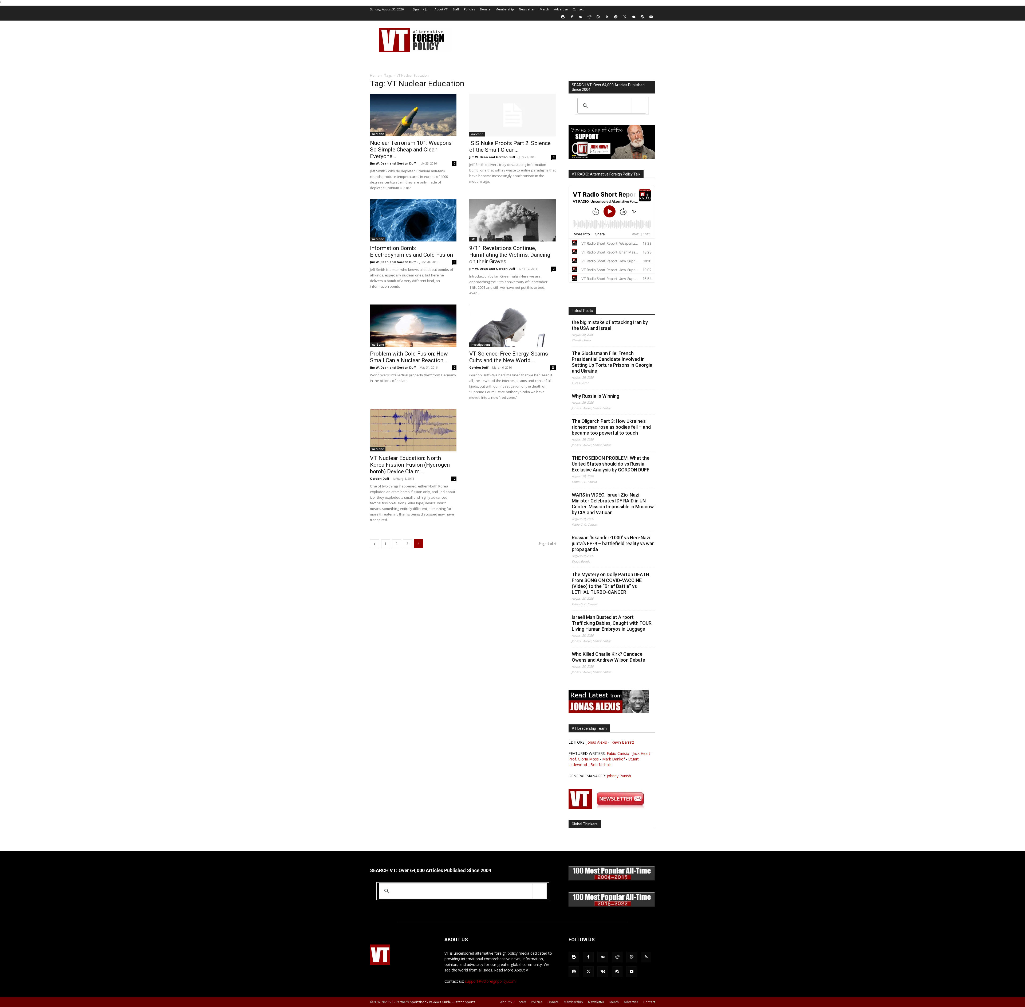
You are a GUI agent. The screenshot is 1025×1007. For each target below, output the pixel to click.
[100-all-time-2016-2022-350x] (612, 905)
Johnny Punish (619, 775)
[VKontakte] (633, 17)
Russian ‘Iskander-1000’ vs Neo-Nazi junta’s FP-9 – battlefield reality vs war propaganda (613, 543)
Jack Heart (641, 753)
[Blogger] (563, 17)
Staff (456, 9)
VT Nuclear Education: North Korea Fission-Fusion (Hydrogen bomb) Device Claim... (410, 465)
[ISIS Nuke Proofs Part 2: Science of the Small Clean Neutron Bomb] (512, 115)
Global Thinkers (585, 824)
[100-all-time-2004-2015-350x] (612, 879)
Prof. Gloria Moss (584, 759)
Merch (544, 9)
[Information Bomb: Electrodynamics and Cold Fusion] (413, 220)
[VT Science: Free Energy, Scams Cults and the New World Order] (512, 326)
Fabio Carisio (618, 753)
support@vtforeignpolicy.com (490, 981)
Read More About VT (512, 970)
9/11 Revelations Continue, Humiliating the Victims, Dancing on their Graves (509, 255)
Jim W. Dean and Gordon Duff (393, 163)
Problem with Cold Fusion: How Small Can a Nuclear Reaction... (409, 357)
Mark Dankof (613, 759)
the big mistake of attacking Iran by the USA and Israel (610, 325)
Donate (485, 9)
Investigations (481, 344)
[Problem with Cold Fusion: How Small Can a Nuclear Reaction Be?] (413, 326)
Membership (504, 9)
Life (473, 239)
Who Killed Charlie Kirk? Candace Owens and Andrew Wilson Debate (608, 657)
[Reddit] (589, 17)
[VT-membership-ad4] (612, 157)
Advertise (561, 9)
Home (374, 75)
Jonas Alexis (596, 742)
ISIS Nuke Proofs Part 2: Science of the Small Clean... (510, 146)
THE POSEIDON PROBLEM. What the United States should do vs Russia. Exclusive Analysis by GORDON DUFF (610, 464)
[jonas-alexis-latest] (609, 711)
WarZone (378, 134)
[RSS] (607, 17)
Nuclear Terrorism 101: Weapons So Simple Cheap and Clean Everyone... (411, 149)
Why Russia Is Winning (595, 396)
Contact (578, 9)
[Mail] (581, 17)
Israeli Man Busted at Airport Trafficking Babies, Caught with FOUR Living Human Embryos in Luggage (612, 623)
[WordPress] (642, 17)
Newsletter (527, 9)
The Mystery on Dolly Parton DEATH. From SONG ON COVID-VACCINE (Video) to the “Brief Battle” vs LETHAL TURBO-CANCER (611, 583)
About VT (441, 9)
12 (453, 479)
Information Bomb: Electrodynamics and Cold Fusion (411, 251)
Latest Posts (582, 311)
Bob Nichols (601, 764)
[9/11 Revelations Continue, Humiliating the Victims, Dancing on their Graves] (512, 220)
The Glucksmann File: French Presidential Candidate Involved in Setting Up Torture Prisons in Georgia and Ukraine (612, 362)
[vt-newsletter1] (609, 807)
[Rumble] (598, 17)
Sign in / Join (421, 9)
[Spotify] (616, 17)
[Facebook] (572, 17)
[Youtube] (651, 17)
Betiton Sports (464, 1002)
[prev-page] (374, 543)
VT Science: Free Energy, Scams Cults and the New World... (508, 357)
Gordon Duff (478, 367)
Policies (469, 9)
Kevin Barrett (623, 742)
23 (553, 367)
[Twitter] (625, 17)
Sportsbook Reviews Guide (430, 1002)
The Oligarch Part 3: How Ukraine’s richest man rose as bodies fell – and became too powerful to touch (611, 427)
